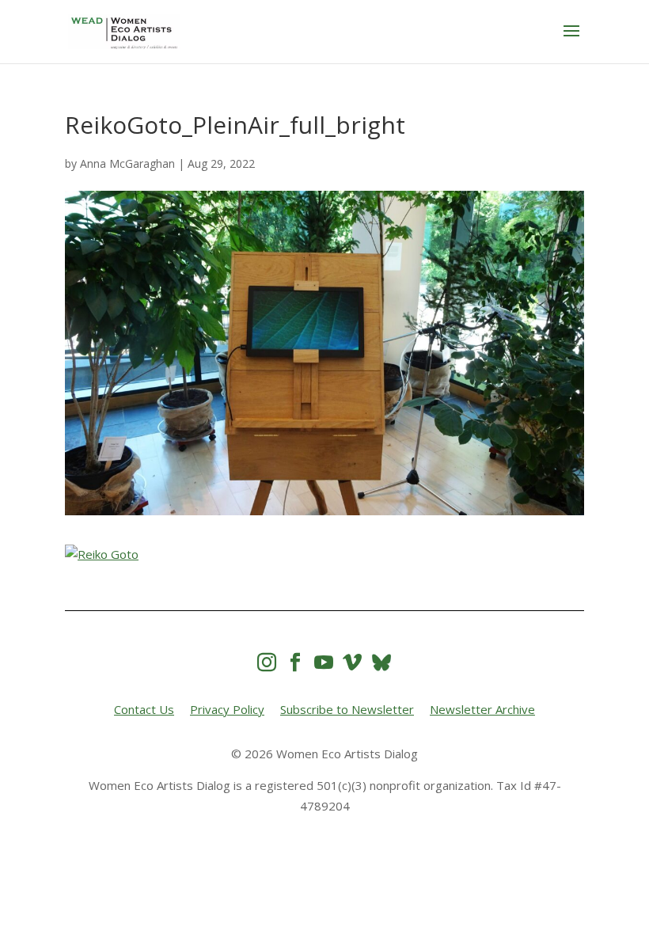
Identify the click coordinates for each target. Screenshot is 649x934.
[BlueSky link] (381, 662)
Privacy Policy (227, 709)
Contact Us (144, 709)
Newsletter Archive (482, 709)
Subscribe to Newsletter (347, 709)
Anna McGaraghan (127, 163)
